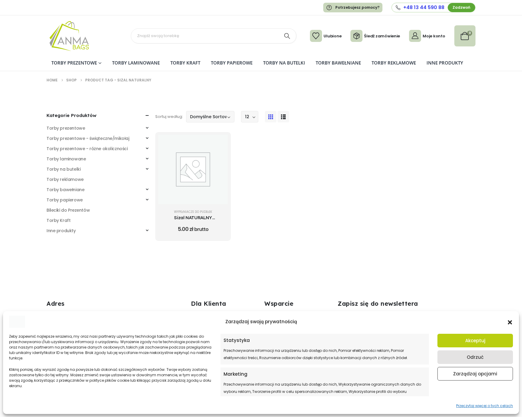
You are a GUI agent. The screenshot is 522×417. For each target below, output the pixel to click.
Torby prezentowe (74, 63)
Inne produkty (445, 63)
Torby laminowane (136, 63)
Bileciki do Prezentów (68, 210)
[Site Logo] (69, 36)
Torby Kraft (185, 63)
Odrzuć (475, 357)
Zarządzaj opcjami (475, 374)
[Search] (287, 36)
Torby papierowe (232, 63)
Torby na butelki (284, 63)
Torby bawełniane (338, 63)
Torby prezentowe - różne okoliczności (87, 149)
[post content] (193, 169)
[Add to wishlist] (218, 159)
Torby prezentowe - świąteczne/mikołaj (88, 138)
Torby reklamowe (394, 63)
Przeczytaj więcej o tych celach (484, 405)
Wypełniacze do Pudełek (193, 212)
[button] (510, 322)
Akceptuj (475, 340)
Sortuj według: (169, 116)
